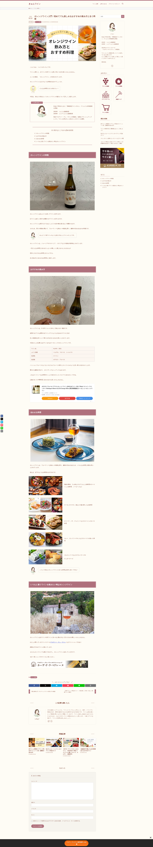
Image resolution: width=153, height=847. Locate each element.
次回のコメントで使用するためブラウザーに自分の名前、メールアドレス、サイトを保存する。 (57, 821)
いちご (37, 719)
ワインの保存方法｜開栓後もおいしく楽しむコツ (112, 129)
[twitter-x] (51, 721)
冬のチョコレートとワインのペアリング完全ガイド (112, 134)
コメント (34, 781)
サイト (33, 815)
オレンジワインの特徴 (42, 133)
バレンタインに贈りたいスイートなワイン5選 (112, 138)
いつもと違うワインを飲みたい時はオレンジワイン (51, 141)
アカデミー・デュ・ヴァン (58, 642)
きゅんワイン (35, 4)
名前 (33, 802)
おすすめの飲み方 (41, 136)
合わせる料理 (40, 138)
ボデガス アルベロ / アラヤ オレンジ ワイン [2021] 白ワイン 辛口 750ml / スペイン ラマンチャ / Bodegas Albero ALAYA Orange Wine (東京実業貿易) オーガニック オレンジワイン (67, 388)
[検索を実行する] (122, 16)
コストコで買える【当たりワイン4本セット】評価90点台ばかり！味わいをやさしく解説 (112, 142)
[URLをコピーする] (90, 685)
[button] (34, 685)
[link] (49, 721)
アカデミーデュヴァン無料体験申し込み (76, 842)
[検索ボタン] (122, 4)
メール (33, 808)
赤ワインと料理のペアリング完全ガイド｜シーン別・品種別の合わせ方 (112, 124)
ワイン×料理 (38, 21)
